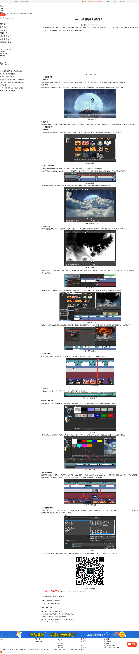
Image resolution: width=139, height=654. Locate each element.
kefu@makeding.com (113, 647)
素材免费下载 (5, 39)
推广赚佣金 (107, 641)
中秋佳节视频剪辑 (58, 596)
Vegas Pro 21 (38, 641)
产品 (1, 8)
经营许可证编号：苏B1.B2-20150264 (40, 649)
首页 (1, 6)
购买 (2, 14)
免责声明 (83, 641)
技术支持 (4, 30)
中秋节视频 (48, 596)
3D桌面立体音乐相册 (7, 76)
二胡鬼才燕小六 (5, 85)
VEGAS (2, 4)
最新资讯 (4, 33)
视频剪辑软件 (54, 132)
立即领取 (2, 56)
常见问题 (4, 27)
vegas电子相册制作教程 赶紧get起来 (12, 79)
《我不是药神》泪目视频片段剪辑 (11, 88)
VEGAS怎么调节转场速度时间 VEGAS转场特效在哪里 (57, 619)
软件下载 (37, 643)
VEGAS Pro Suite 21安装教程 (50, 622)
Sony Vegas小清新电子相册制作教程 (12, 82)
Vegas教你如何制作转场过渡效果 (11, 71)
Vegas (11, 649)
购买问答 (60, 645)
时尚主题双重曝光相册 (53, 603)
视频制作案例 (5, 42)
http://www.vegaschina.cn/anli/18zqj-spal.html (72, 591)
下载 (1, 10)
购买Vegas (73, 553)
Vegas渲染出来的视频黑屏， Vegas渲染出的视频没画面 (57, 614)
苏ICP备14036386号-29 (9, 652)
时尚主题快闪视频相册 (7, 91)
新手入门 (4, 24)
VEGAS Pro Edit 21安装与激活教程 (51, 611)
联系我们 (83, 645)
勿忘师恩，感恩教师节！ (54, 600)
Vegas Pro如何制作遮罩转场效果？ (112, 290)
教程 (1, 12)
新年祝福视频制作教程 (7, 74)
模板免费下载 (5, 36)
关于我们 (83, 643)
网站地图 (83, 647)
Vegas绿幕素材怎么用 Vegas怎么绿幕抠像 (53, 616)
